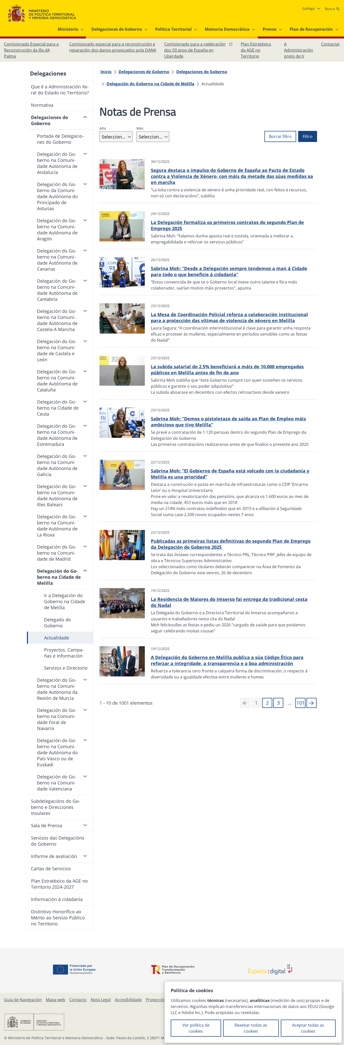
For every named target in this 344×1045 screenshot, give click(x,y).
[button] (311, 703)
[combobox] (115, 136)
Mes (140, 128)
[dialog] (253, 1012)
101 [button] (300, 702)
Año (102, 128)
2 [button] (267, 702)
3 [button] (278, 702)
